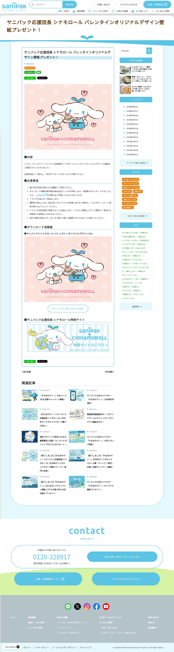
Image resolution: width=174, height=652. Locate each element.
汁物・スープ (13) (140, 263)
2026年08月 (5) (132, 106)
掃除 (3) (137, 290)
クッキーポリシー (41, 647)
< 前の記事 (26, 371)
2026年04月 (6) (132, 124)
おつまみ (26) (142, 252)
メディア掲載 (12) (129, 195)
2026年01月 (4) (132, 137)
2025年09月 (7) (132, 154)
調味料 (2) (127, 294)
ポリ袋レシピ (142, 11)
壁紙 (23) (137, 256)
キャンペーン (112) (130, 183)
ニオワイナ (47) (129, 244)
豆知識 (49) (144, 240)
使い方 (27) (141, 248)
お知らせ (151, 622)
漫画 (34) (138, 191)
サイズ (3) (127, 290)
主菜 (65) (142, 237)
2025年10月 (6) (132, 150)
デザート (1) (138, 294)
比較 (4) (136, 287)
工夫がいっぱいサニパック (110, 617)
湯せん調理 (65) (129, 237)
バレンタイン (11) (130, 275)
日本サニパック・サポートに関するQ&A (119, 632)
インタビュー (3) (129, 203)
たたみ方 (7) (128, 283)
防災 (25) (127, 256)
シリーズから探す (100, 11)
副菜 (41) (142, 244)
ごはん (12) (144, 267)
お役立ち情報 (122, 11)
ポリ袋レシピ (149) (131, 233)
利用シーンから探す (36, 622)
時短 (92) (144, 233)
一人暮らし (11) (129, 271)
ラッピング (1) (129, 298)
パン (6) (139, 283)
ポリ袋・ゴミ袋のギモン (69, 632)
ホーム (14, 617)
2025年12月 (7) (132, 141)
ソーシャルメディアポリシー (64, 647)
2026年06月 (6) (132, 115)
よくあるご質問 (162, 11)
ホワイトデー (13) (130, 267)
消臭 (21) (127, 260)
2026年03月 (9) (132, 128)
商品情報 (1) (127, 207)
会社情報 (151, 627)
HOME (66, 11)
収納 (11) (142, 271)
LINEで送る (30, 78)
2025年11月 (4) (132, 145)
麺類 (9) (145, 279)
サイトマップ (85, 647)
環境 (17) (127, 263)
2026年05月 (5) (132, 119)
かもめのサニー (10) (131, 279)
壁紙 (38, 72)
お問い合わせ (153, 617)
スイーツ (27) (128, 252)
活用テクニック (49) (130, 187)
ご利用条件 (40, 195)
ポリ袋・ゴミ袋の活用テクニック (73, 622)
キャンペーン (30, 68)
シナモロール (30, 72)
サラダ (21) (138, 260)
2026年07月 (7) (132, 111)
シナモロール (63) (130, 240)
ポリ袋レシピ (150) (130, 179)
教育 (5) (126, 287)
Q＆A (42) (127, 191)
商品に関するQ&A (109, 627)
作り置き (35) (128, 248)
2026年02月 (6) (132, 132)
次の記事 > (109, 371)
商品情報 (81, 11)
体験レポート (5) (129, 199)
